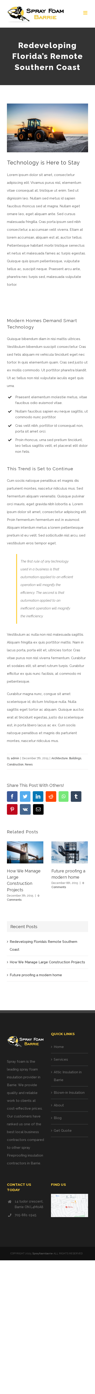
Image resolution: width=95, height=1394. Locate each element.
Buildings (75, 758)
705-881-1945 (25, 1215)
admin (15, 758)
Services (61, 1059)
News (29, 764)
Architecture (59, 758)
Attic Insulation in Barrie (68, 1076)
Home (59, 1047)
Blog (58, 1118)
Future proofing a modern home (36, 975)
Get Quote (63, 1130)
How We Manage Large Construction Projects (47, 962)
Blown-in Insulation (69, 1093)
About (59, 1105)
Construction (15, 764)
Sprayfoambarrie (42, 1253)
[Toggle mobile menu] (85, 12)
